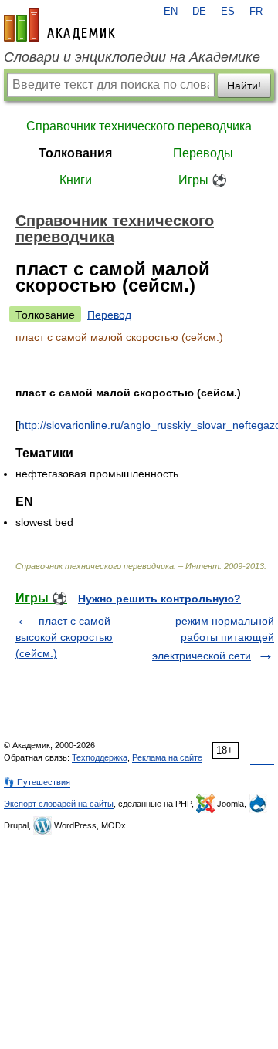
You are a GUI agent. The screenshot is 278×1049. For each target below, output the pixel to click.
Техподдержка (99, 757)
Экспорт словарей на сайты (59, 803)
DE (199, 11)
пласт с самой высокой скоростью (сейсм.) (64, 637)
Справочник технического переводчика (139, 126)
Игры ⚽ (202, 180)
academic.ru (59, 25)
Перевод (109, 315)
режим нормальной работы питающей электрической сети (213, 638)
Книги (75, 180)
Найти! (244, 85)
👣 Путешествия (37, 782)
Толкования (75, 153)
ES (228, 11)
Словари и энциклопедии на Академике (132, 57)
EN (171, 11)
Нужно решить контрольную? (159, 598)
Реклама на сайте (167, 757)
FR (256, 11)
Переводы (203, 153)
